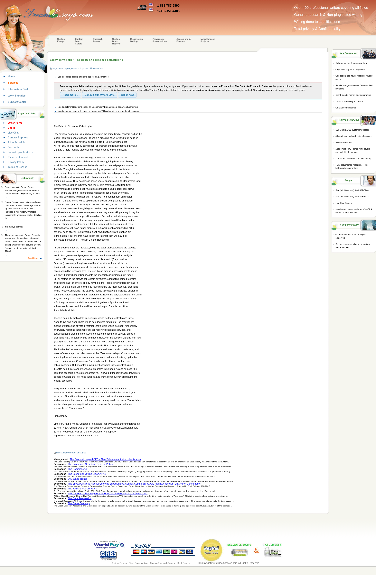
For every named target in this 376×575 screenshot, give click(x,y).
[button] (70, 95)
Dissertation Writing (136, 40)
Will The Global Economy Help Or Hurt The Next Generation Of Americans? (107, 493)
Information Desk (18, 89)
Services (13, 82)
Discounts (13, 147)
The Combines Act (77, 469)
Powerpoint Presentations (160, 40)
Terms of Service (17, 166)
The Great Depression (79, 498)
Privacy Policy (16, 162)
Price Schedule (16, 142)
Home (11, 76)
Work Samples (16, 95)
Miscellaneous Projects (208, 40)
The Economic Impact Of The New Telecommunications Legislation (105, 459)
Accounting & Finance (183, 40)
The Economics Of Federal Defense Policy (90, 464)
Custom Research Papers (162, 563)
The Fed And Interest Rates (82, 488)
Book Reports (184, 563)
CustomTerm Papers (79, 41)
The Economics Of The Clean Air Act (87, 474)
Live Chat (13, 132)
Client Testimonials (18, 157)
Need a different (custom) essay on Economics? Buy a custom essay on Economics (98, 107)
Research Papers (98, 40)
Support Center (17, 101)
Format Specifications (20, 152)
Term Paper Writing (138, 563)
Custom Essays (61, 40)
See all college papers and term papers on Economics (83, 77)
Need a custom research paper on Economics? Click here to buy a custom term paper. (99, 111)
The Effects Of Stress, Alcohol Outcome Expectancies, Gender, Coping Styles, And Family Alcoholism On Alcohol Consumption (134, 483)
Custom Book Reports (116, 41)
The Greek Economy (79, 503)
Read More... (34, 258)
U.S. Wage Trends (77, 479)
